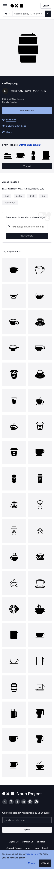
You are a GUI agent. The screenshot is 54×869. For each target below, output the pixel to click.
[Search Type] (7, 14)
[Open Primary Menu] (5, 6)
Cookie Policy (33, 854)
